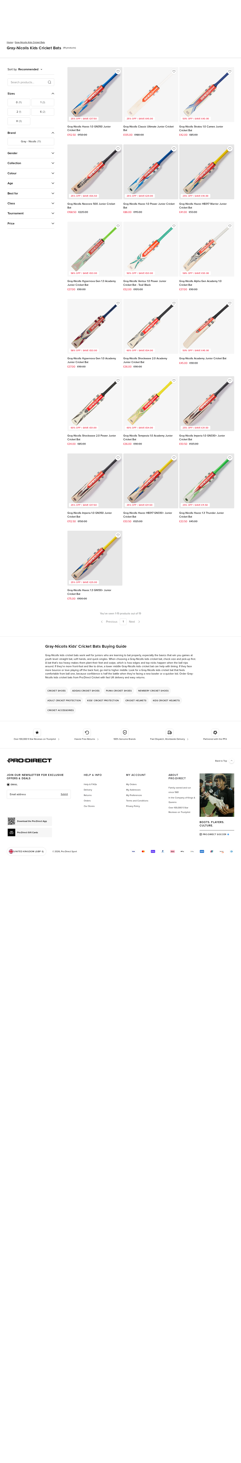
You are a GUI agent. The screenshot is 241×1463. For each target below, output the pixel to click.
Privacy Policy (133, 806)
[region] (120, 700)
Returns (88, 795)
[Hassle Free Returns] (86, 735)
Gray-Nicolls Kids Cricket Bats (30, 42)
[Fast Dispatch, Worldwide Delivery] (169, 735)
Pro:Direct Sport (69, 851)
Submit (64, 794)
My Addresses (133, 789)
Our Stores (89, 806)
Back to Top (221, 761)
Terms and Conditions (137, 800)
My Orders (131, 784)
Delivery (88, 789)
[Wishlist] (118, 71)
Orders (87, 800)
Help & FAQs (90, 784)
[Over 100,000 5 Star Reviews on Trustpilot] (37, 735)
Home (10, 42)
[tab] (12, 784)
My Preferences (134, 795)
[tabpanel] (39, 794)
